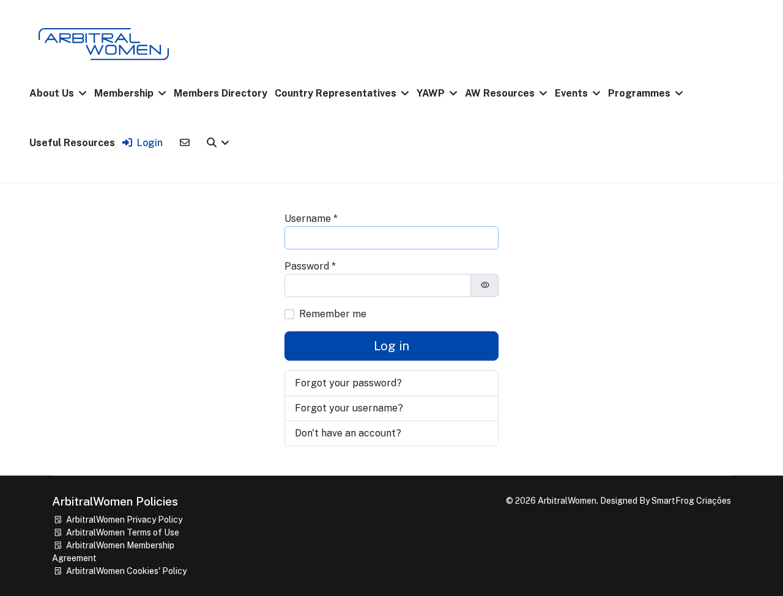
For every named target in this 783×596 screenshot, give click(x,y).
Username (311, 218)
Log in (391, 346)
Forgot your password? (348, 383)
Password (310, 266)
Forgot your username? (349, 408)
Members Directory (220, 93)
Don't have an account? (348, 433)
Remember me (332, 314)
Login (150, 143)
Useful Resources (72, 143)
